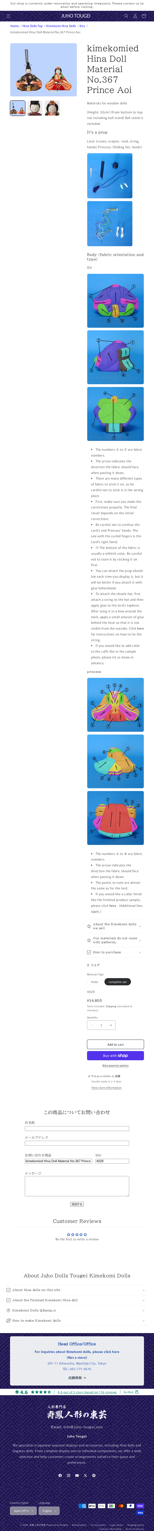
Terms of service (135, 1528)
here (140, 628)
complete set (118, 982)
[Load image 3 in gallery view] (52, 108)
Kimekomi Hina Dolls (61, 26)
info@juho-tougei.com (83, 1427)
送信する (77, 1204)
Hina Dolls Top (33, 26)
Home (15, 26)
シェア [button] (95, 965)
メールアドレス (36, 1137)
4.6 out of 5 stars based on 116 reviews (87, 1392)
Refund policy (79, 1524)
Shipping (111, 1006)
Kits (83, 26)
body (96, 982)
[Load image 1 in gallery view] (17, 108)
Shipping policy (135, 1524)
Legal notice (116, 1524)
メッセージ (33, 1173)
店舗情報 (75, 1377)
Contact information (110, 1528)
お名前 (30, 1122)
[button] (8, 16)
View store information (106, 1088)
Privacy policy (98, 1524)
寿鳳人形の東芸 (37, 1524)
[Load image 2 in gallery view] (35, 108)
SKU (98, 1155)
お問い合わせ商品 (38, 1155)
